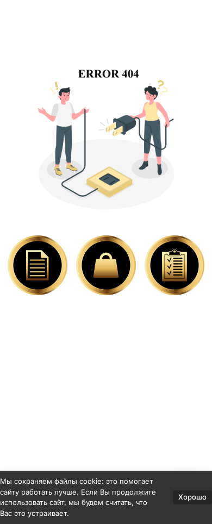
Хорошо (192, 496)
